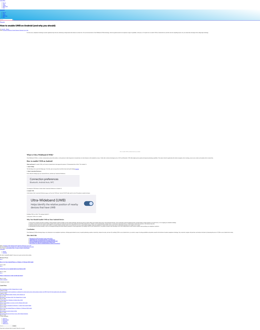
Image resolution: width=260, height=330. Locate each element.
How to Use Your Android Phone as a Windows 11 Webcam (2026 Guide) (16, 262)
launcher (77, 169)
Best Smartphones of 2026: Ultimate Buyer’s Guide (11, 289)
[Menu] (0, 21)
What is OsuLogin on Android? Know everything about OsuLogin (43, 240)
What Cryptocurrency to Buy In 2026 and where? (11, 275)
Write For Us (5, 323)
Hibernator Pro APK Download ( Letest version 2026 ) (41, 238)
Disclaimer (5, 321)
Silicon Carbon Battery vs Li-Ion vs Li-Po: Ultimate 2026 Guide (13, 302)
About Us (5, 318)
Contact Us (5, 322)
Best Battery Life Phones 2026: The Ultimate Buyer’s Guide (13, 297)
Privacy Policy (6, 319)
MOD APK (5, 6)
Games (4, 5)
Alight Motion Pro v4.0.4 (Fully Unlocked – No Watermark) (42, 239)
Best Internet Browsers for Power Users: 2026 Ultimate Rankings (14, 313)
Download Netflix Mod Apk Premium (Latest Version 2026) (42, 242)
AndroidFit (3, 29)
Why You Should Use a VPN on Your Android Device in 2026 (20, 246)
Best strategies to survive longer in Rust (8, 311)
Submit (14, 325)
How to (4, 2)
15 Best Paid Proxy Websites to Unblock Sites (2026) (11, 300)
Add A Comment (3, 279)
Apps (4, 4)
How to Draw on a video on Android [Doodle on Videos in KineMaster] (44, 243)
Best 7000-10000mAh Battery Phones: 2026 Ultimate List (12, 294)
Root (4, 7)
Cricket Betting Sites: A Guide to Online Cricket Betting (17, 248)
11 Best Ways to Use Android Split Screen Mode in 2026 (13, 268)
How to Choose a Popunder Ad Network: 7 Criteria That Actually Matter (15, 305)
